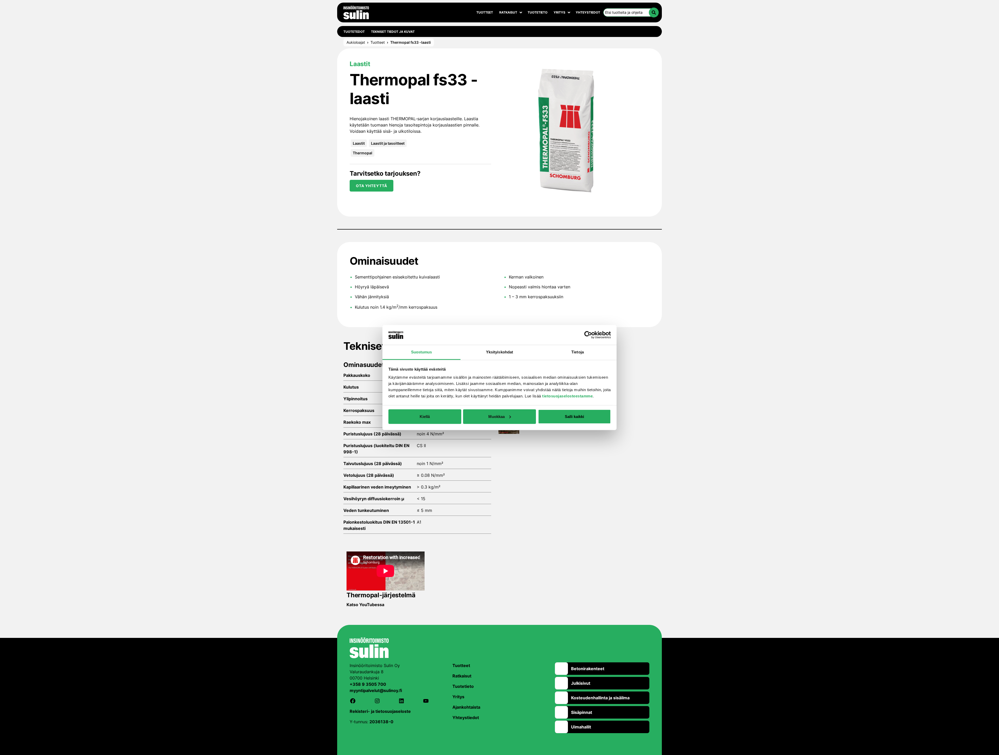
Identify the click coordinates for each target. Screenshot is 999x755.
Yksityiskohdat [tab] (499, 352)
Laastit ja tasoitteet (388, 143)
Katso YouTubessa (365, 604)
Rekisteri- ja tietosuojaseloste (380, 711)
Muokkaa (496, 416)
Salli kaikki (574, 416)
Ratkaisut (508, 12)
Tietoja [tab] (577, 352)
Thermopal (362, 153)
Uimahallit (581, 726)
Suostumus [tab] (421, 352)
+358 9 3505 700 (368, 684)
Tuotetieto (537, 12)
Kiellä (425, 416)
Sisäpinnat (581, 712)
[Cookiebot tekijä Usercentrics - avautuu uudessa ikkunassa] (588, 335)
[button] (654, 12)
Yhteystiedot (588, 12)
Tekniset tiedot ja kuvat (393, 32)
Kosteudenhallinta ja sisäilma (600, 697)
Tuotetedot (354, 32)
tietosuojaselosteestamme (567, 396)
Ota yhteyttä (371, 185)
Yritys (559, 12)
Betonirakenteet (587, 668)
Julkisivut (580, 683)
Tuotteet (484, 12)
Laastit (359, 143)
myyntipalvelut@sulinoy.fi (376, 690)
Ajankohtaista (466, 707)
